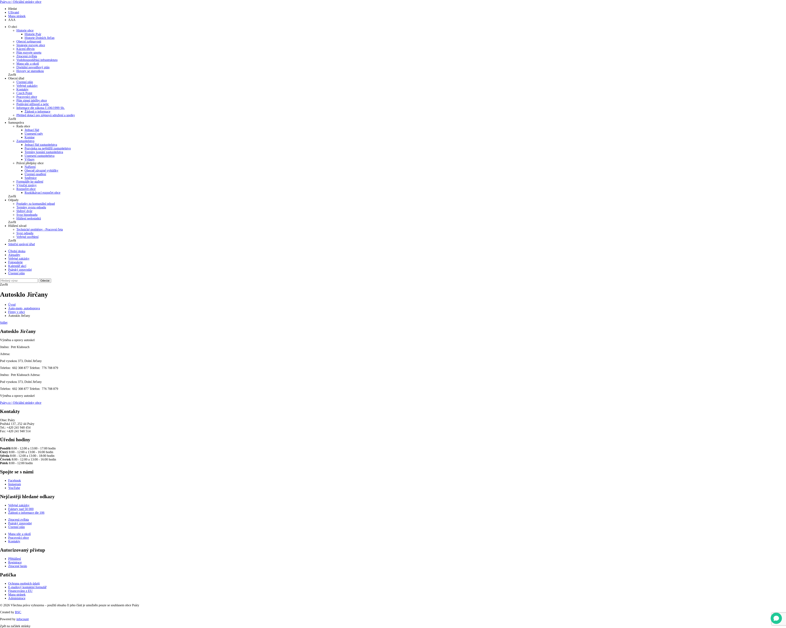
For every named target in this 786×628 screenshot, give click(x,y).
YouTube (14, 488)
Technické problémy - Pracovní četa (39, 229)
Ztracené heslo (17, 566)
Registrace (15, 562)
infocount (22, 619)
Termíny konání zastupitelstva (44, 152)
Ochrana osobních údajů (24, 583)
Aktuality (14, 255)
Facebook (14, 480)
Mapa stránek (17, 16)
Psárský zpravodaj (20, 269)
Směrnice (31, 178)
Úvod (12, 304)
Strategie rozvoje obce (30, 45)
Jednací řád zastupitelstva (41, 144)
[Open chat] (776, 618)
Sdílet (3, 322)
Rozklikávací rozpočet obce (42, 192)
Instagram (14, 484)
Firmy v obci (16, 312)
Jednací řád (32, 130)
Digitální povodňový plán (33, 67)
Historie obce (25, 30)
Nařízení (30, 167)
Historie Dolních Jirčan (39, 38)
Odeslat (45, 280)
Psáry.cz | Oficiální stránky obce (20, 1)
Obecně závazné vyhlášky (41, 170)
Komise (30, 137)
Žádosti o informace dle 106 (26, 512)
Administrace (16, 598)
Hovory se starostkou (30, 71)
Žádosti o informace (37, 111)
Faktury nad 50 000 (21, 509)
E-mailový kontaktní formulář (27, 587)
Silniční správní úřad (21, 244)
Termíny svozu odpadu (31, 207)
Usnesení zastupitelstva (39, 155)
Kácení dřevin (25, 49)
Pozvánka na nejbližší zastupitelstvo (48, 148)
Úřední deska (16, 251)
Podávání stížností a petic (32, 104)
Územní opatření (35, 174)
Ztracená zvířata (26, 56)
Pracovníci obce (26, 96)
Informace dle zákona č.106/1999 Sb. (40, 108)
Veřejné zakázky (27, 85)
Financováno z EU (20, 591)
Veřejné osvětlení (27, 237)
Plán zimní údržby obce (31, 100)
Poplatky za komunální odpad (35, 203)
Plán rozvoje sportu (28, 52)
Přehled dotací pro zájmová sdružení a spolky (45, 115)
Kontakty (22, 89)
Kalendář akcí (17, 266)
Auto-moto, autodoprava (24, 308)
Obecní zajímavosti (28, 41)
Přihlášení (14, 558)
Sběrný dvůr (24, 211)
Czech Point (24, 93)
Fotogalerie (15, 262)
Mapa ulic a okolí (27, 63)
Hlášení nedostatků (28, 218)
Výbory (30, 159)
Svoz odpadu (24, 233)
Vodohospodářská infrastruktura (37, 60)
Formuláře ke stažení (29, 181)
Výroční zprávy (26, 185)
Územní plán (24, 82)
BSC (18, 612)
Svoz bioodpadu (26, 214)
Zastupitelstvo (25, 141)
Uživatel (13, 12)
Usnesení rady (34, 133)
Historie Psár (33, 34)
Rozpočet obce (26, 189)
